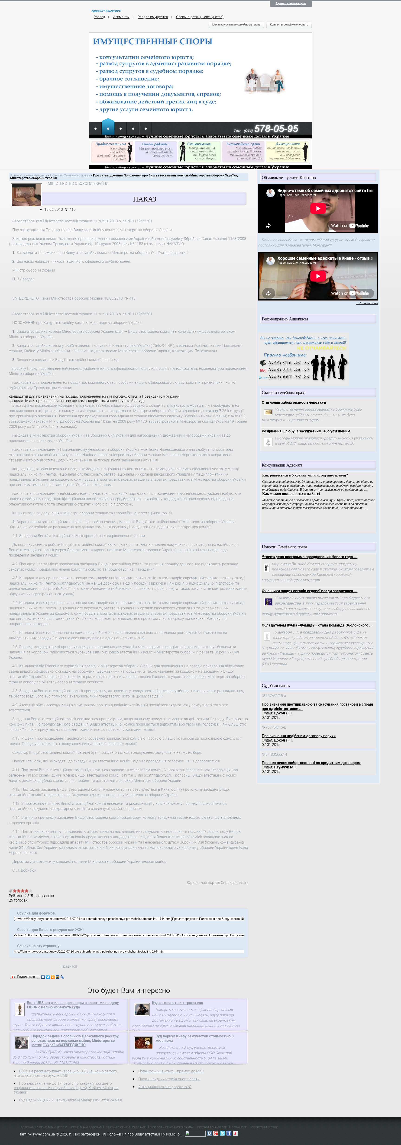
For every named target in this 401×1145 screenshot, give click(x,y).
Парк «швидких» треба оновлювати (169, 1079)
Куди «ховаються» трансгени (177, 1003)
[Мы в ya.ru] (235, 1134)
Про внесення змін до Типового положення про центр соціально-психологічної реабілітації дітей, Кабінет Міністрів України (66, 1087)
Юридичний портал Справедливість (218, 882)
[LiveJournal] (62, 977)
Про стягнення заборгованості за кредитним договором (311, 763)
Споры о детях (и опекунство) (199, 17)
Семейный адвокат (86, 1127)
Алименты (121, 17)
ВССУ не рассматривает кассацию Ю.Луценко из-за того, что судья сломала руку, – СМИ (66, 1073)
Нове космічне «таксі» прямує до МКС (171, 1071)
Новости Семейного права (70, 175)
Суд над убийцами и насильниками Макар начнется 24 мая (70, 1100)
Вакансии (239, 1127)
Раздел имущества (153, 17)
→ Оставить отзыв (367, 303)
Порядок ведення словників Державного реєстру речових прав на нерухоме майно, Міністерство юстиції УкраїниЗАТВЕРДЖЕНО (75, 1040)
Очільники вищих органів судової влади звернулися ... (309, 591)
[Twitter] (47, 977)
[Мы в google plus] (216, 1134)
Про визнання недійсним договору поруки (299, 736)
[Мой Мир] (57, 977)
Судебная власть (276, 685)
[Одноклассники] (52, 977)
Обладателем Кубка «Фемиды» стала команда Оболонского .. (317, 625)
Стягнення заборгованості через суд (294, 402)
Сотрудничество (264, 1127)
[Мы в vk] (209, 1134)
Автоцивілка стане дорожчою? (164, 1087)
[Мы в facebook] (229, 1134)
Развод (99, 17)
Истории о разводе (212, 1127)
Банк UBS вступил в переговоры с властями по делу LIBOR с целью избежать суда (73, 1005)
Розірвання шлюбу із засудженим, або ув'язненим (306, 431)
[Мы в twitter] (222, 1134)
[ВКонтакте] (43, 977)
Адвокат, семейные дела (291, 3)
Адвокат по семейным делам (43, 1127)
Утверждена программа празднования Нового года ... (309, 557)
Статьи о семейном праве (126, 1127)
